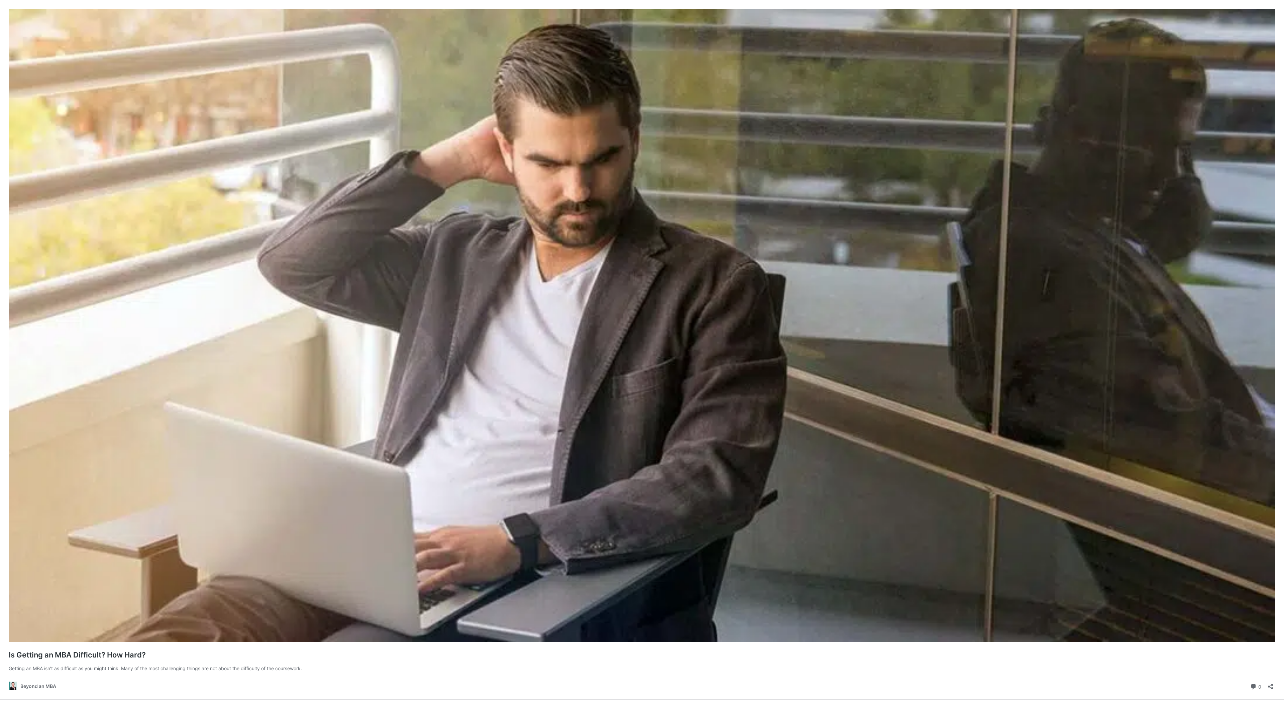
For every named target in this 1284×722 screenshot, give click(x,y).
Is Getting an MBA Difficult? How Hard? (77, 654)
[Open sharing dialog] (1270, 684)
